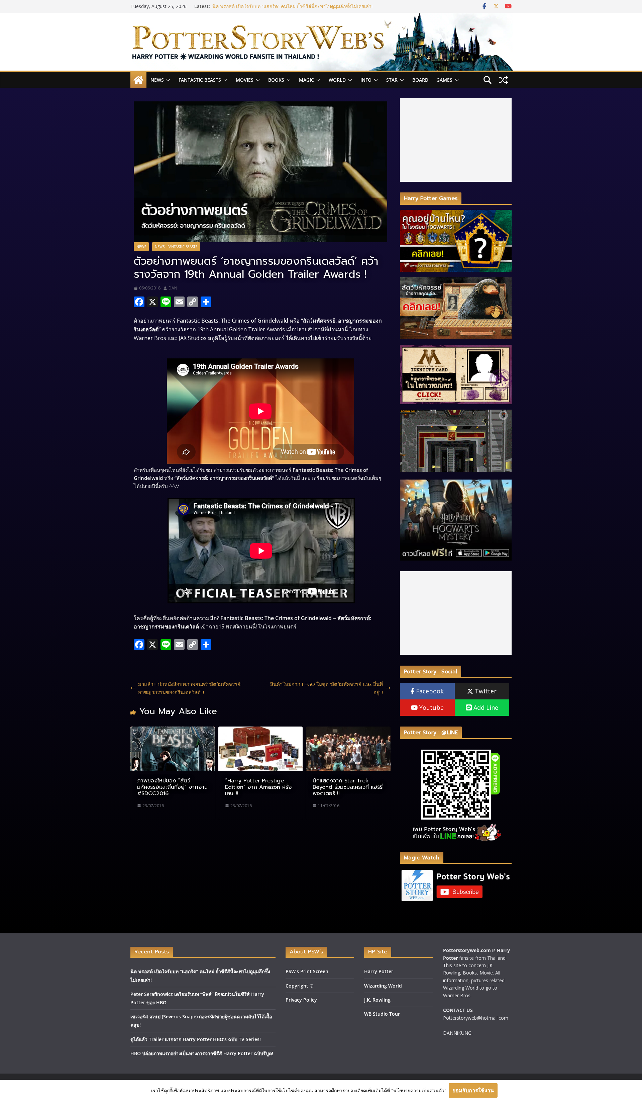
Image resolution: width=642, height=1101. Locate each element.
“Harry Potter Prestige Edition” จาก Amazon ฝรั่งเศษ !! (258, 787)
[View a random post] (504, 80)
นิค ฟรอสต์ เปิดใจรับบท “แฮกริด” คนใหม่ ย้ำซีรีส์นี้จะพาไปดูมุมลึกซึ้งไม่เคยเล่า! (292, 8)
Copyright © (300, 986)
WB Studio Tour (382, 1014)
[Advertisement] (456, 140)
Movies (244, 80)
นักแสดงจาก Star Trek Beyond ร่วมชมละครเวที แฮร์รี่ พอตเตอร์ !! (348, 787)
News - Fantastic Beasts (176, 246)
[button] (167, 80)
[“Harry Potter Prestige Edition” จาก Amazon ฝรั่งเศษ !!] (260, 730)
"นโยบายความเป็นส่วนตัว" (418, 1090)
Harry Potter (378, 971)
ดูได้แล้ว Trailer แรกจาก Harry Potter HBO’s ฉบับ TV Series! (195, 1039)
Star (392, 80)
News (157, 80)
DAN (173, 288)
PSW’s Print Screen (307, 971)
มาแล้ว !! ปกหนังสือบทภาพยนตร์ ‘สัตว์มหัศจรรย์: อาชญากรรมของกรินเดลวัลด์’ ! (189, 688)
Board (420, 80)
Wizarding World (383, 986)
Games (444, 80)
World (337, 80)
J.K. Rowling (377, 1000)
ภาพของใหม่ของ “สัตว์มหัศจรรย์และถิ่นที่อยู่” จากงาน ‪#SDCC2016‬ (172, 787)
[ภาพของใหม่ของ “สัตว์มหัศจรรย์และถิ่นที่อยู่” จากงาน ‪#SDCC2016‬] (172, 730)
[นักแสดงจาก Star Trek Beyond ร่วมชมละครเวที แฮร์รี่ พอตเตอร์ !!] (348, 730)
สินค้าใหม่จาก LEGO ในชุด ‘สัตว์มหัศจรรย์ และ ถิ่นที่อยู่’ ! (326, 688)
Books (276, 80)
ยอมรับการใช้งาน (473, 1090)
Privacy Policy (301, 1000)
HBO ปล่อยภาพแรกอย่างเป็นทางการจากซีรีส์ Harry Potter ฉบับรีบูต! (201, 1053)
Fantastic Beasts (200, 80)
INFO (365, 80)
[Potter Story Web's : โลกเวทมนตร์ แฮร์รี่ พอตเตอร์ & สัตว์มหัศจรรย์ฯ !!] (321, 16)
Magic (306, 80)
